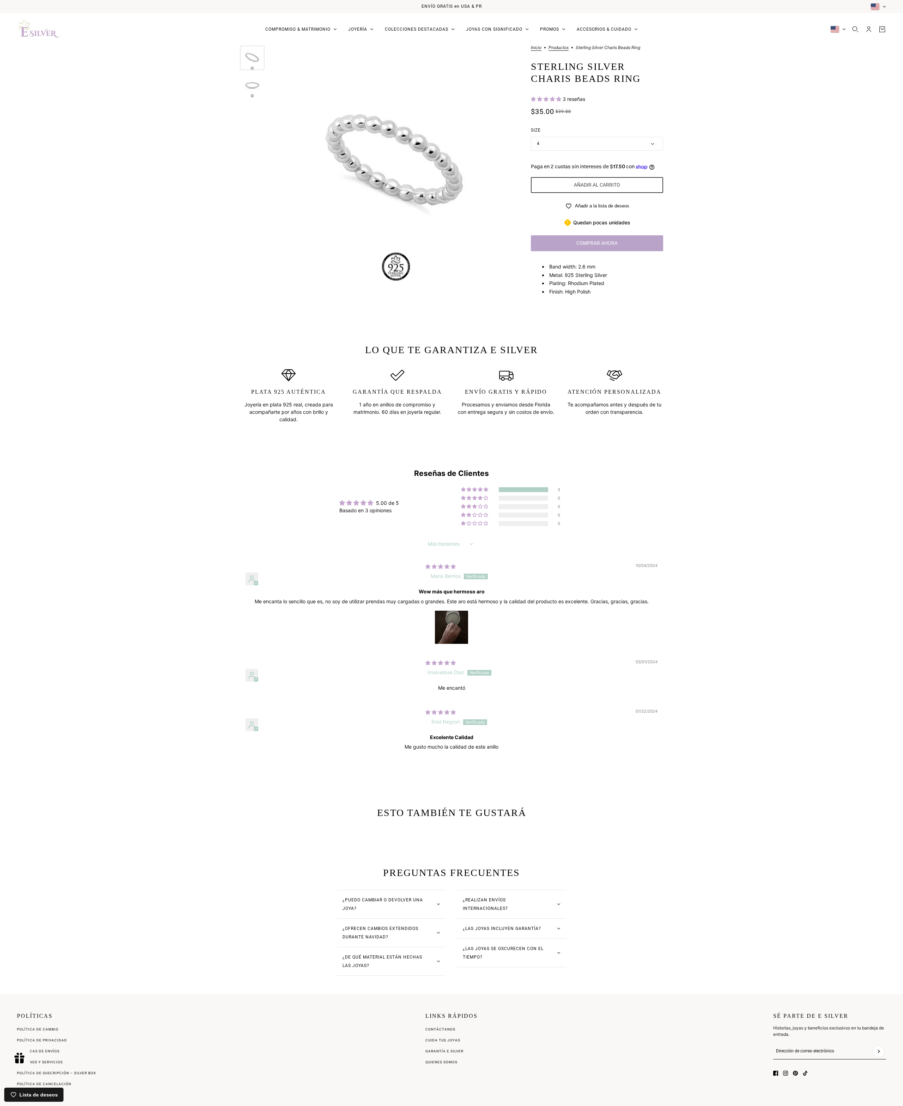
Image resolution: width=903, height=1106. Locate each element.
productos (559, 48)
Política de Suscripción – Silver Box (56, 1073)
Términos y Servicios (40, 1062)
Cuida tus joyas (442, 1040)
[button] (547, 99)
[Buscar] (855, 29)
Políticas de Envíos (38, 1051)
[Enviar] (879, 1051)
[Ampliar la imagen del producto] (396, 166)
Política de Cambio (38, 1029)
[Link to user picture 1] (451, 627)
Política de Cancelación (44, 1084)
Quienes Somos (441, 1062)
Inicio (536, 48)
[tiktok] (805, 1073)
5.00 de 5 (387, 503)
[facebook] (776, 1073)
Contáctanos (440, 1029)
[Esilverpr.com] (39, 29)
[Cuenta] (869, 29)
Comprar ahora (597, 243)
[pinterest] (795, 1073)
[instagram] (785, 1073)
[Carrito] (882, 29)
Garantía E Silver (444, 1051)
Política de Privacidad (42, 1040)
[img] (440, 566)
